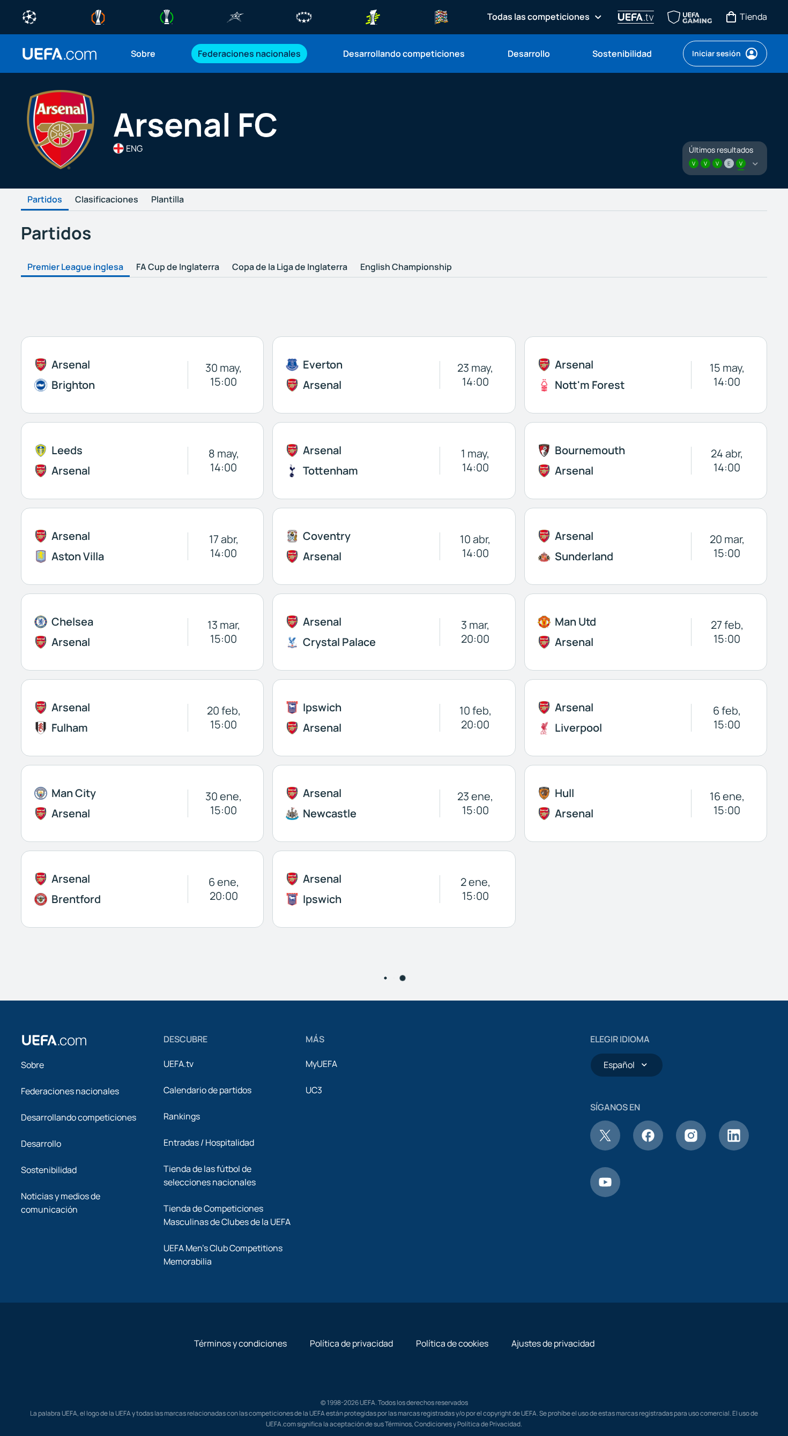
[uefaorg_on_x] (605, 1147)
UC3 (314, 1090)
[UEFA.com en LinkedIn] (734, 1147)
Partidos (44, 200)
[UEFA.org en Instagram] (691, 1147)
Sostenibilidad (49, 1170)
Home (59, 54)
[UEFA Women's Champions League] (304, 16)
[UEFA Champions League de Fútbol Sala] (235, 16)
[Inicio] (54, 1040)
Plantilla (167, 200)
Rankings (181, 1116)
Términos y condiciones (240, 1343)
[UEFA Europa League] (98, 16)
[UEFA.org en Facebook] (648, 1147)
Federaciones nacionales (70, 1091)
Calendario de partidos (207, 1090)
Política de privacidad (351, 1343)
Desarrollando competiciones (78, 1117)
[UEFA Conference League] (166, 16)
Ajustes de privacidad (552, 1343)
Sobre (32, 1065)
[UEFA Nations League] (441, 16)
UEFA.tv (178, 1064)
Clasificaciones (106, 200)
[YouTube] (605, 1194)
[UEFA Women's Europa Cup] (372, 16)
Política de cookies (452, 1343)
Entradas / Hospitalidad (208, 1142)
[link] (143, 53)
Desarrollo (41, 1143)
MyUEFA (321, 1064)
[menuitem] (151, 53)
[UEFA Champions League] (29, 16)
